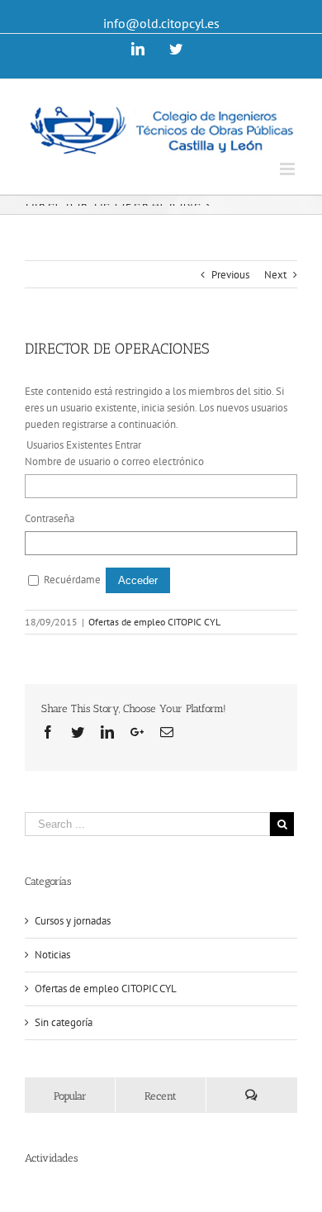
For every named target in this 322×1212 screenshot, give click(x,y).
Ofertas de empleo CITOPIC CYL (154, 622)
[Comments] (251, 1095)
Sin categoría (63, 1022)
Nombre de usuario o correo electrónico (114, 461)
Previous (230, 275)
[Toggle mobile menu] (288, 169)
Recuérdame (72, 580)
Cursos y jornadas (73, 921)
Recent (160, 1096)
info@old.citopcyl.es (161, 23)
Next (275, 275)
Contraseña (49, 518)
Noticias (52, 955)
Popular (70, 1096)
